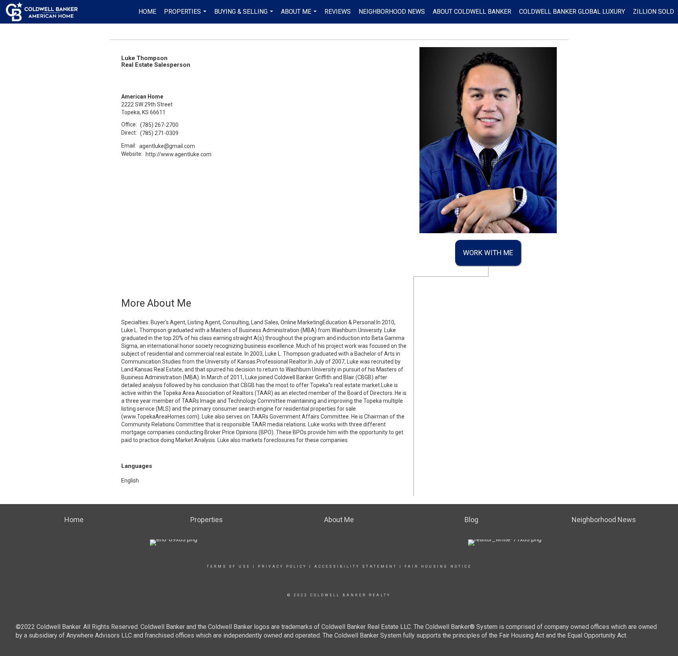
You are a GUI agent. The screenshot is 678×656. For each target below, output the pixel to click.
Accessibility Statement (355, 566)
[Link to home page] (46, 12)
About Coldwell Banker (472, 11)
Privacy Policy (282, 566)
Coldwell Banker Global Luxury (572, 11)
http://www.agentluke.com (178, 154)
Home (147, 11)
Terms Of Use (228, 566)
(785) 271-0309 (159, 133)
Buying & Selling (244, 16)
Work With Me (488, 253)
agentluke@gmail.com (167, 146)
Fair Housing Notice (438, 566)
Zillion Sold (653, 11)
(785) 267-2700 (159, 125)
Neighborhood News (392, 11)
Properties (186, 16)
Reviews (337, 11)
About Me (300, 16)
